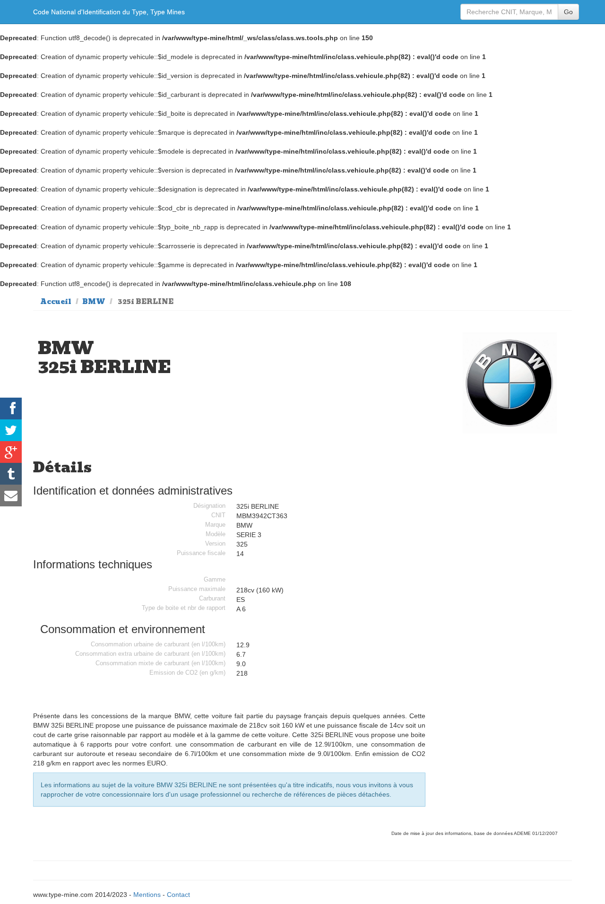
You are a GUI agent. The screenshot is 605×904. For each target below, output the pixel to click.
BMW (93, 301)
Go (568, 12)
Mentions (147, 894)
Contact (178, 894)
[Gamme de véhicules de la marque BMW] (510, 383)
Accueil (55, 301)
